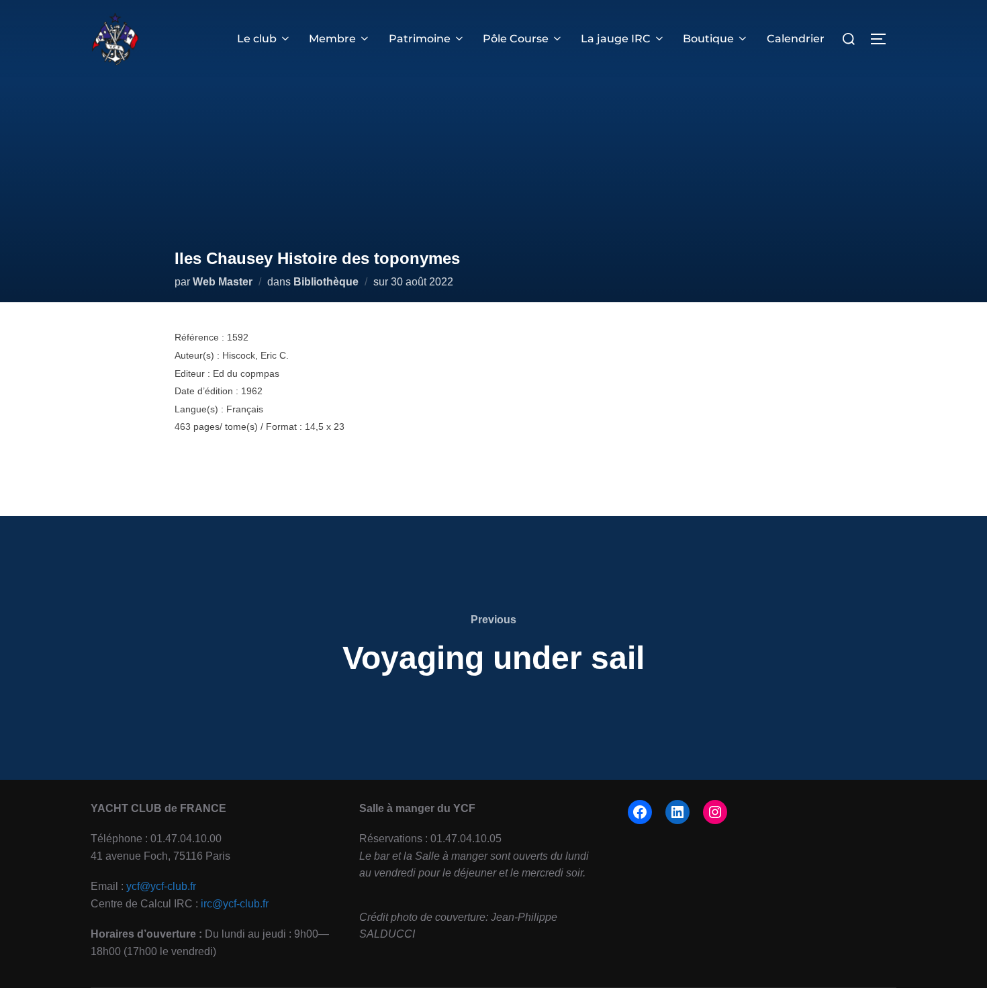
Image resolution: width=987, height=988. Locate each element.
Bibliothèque (326, 281)
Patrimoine (420, 38)
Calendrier (796, 38)
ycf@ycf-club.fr (161, 886)
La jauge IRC (616, 38)
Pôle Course (516, 38)
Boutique (708, 38)
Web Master (222, 281)
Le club (257, 38)
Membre (332, 38)
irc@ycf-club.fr (235, 903)
